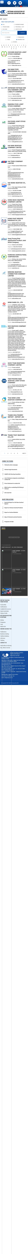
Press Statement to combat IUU (12, 483)
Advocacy (2, 638)
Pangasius (21, 37)
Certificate (18, 29)
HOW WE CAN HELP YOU (6, 629)
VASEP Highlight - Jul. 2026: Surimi (19, 570)
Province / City (19, 26)
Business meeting (4, 634)
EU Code (5, 29)
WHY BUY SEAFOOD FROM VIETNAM (4, 601)
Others (15, 42)
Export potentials (4, 611)
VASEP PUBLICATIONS (7, 499)
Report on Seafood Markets (11, 512)
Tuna (8, 39)
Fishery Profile (3, 613)
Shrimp (8, 37)
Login (17, 6)
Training (2, 640)
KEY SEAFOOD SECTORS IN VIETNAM (6, 616)
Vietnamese (25, 6)
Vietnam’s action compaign (11, 465)
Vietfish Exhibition (4, 636)
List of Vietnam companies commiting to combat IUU (14, 478)
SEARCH (22, 32)
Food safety (3, 604)
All (4, 24)
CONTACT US (3, 642)
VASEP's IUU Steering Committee (12, 474)
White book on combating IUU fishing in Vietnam (14, 488)
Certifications (3, 606)
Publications (3, 631)
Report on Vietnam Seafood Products (13, 507)
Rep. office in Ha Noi (5, 647)
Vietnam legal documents (10, 469)
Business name (19, 24)
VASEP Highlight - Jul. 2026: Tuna (19, 589)
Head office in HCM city (6, 645)
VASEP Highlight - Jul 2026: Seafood (18, 551)
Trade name (6, 26)
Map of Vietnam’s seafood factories (13, 517)
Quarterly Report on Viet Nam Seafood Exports (13, 503)
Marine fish (21, 39)
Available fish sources (5, 609)
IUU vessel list (7, 492)
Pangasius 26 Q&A (9, 521)
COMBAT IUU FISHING (7, 461)
